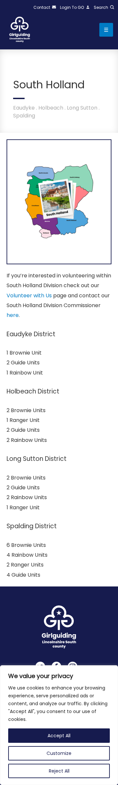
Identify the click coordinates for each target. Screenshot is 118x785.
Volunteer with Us (29, 295)
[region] (59, 725)
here (13, 315)
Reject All (59, 771)
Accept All (59, 735)
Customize (59, 753)
